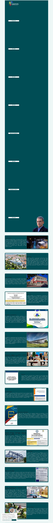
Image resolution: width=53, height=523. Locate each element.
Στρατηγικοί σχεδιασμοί (23, 412)
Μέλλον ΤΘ (29, 294)
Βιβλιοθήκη (29, 256)
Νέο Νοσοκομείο (8, 391)
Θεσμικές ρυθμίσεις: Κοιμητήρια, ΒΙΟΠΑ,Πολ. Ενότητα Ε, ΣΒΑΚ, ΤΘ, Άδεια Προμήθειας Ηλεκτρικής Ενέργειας (15, 433)
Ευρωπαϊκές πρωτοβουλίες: (11, 314)
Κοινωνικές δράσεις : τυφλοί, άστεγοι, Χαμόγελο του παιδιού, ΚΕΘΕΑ (15, 355)
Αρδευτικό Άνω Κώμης (9, 470)
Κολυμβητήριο (29, 451)
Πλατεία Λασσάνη (30, 507)
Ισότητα (23, 374)
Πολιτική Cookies (10, 518)
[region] (9, 517)
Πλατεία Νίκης (8, 238)
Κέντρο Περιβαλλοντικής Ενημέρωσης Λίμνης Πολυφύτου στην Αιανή (15, 488)
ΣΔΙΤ (6, 336)
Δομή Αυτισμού (8, 277)
